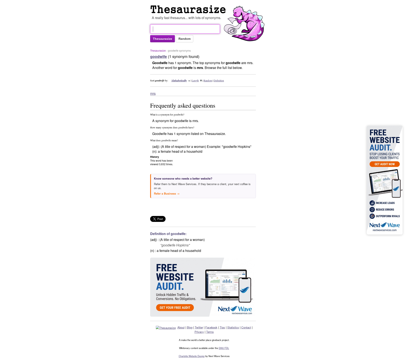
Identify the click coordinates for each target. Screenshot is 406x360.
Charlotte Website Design (192, 356)
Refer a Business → (167, 193)
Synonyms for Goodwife (189, 9)
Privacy (199, 332)
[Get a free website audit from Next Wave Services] (203, 287)
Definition (219, 80)
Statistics (233, 327)
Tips (222, 327)
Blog (189, 327)
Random (208, 80)
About (181, 327)
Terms (210, 332)
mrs (153, 93)
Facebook (211, 327)
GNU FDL (224, 348)
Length (195, 80)
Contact (246, 327)
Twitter (199, 327)
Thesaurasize (158, 50)
